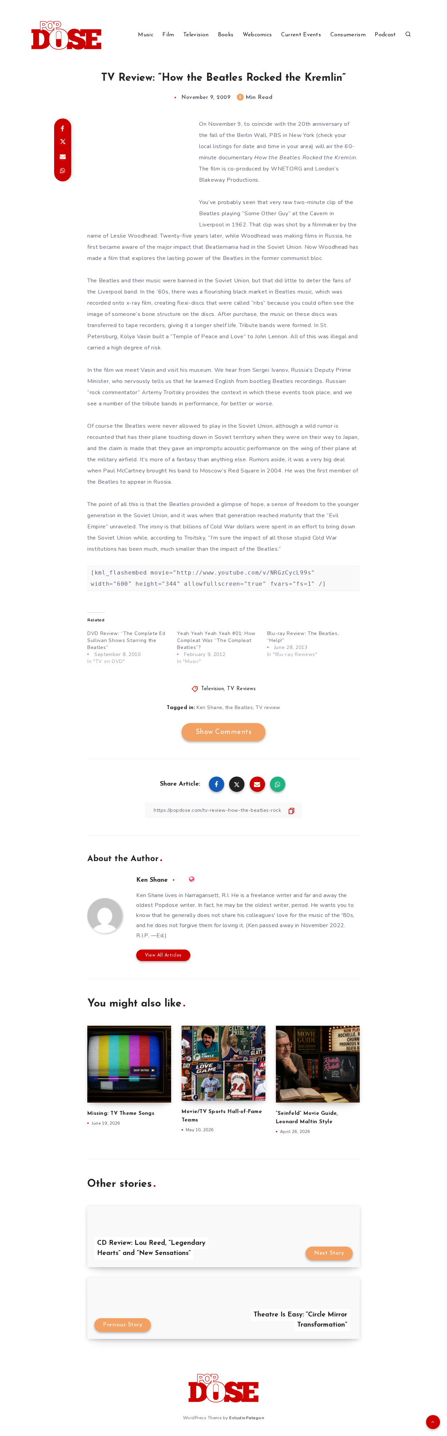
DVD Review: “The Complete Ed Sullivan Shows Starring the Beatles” (126, 640)
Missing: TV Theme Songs (120, 1113)
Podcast (385, 35)
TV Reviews (241, 689)
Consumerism (348, 35)
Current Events (301, 35)
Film (168, 35)
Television (195, 35)
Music (145, 35)
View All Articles (163, 955)
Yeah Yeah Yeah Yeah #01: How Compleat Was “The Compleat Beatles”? (216, 640)
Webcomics (257, 35)
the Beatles (239, 707)
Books (226, 35)
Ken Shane (209, 707)
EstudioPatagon (246, 1418)
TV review (268, 707)
